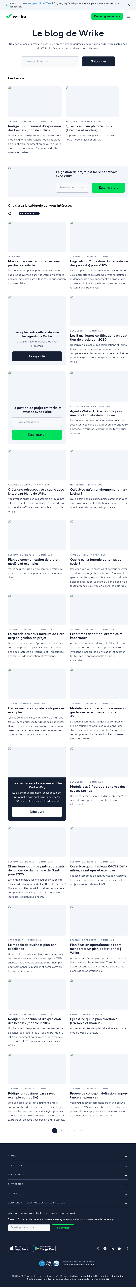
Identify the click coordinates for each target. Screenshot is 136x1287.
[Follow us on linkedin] (112, 1248)
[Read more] (35, 120)
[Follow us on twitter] (97, 1248)
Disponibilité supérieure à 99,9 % (80, 1264)
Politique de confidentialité (84, 1276)
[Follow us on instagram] (126, 1248)
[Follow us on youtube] (119, 1248)
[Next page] (74, 1130)
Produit (13, 1156)
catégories (28, 213)
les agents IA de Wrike (39, 3)
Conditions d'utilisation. (112, 1276)
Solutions (15, 1165)
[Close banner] (129, 5)
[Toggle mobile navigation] (128, 16)
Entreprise (15, 1184)
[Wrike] (15, 16)
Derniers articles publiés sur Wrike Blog (37, 1203)
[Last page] (81, 1130)
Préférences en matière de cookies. (45, 1279)
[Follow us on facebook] (105, 1248)
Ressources (16, 1174)
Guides (12, 1193)
